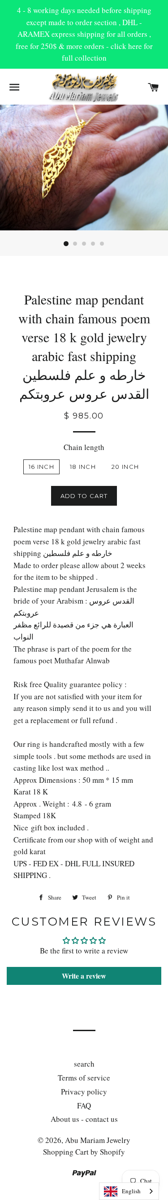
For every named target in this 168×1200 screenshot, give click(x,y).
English (131, 1191)
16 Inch (41, 466)
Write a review (84, 976)
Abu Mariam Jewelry (97, 1140)
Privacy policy (84, 1091)
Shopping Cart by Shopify (84, 1152)
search (84, 1064)
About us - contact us (84, 1119)
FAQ (84, 1105)
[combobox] (129, 1191)
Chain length (84, 447)
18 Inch (83, 466)
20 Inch (125, 466)
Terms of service (84, 1077)
